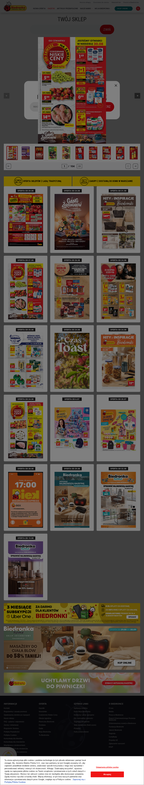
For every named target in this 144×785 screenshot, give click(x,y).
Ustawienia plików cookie (107, 767)
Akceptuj (107, 774)
